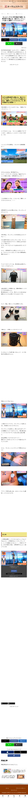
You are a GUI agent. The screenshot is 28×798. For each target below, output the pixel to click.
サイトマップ (14, 790)
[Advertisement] (14, 80)
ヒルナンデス (12, 703)
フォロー (15, 570)
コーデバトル (5, 703)
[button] (18, 43)
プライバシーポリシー (20, 788)
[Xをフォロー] (20, 752)
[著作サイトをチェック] (7, 752)
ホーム (7, 788)
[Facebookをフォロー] (14, 755)
